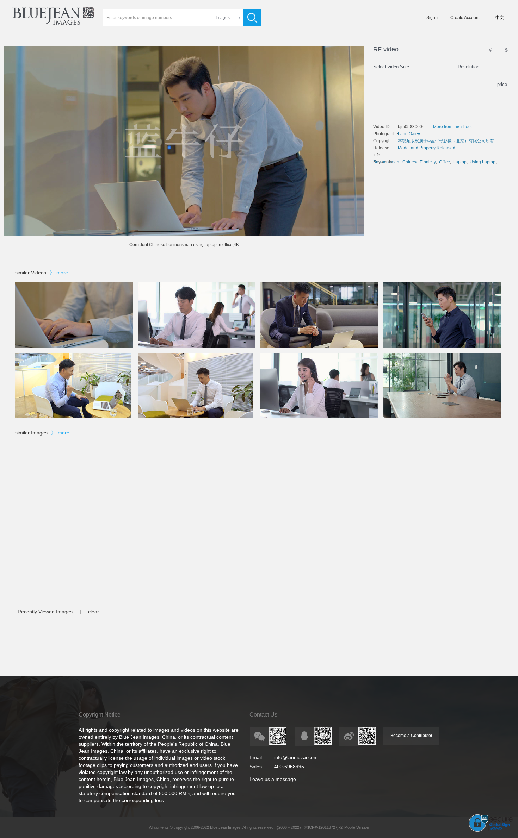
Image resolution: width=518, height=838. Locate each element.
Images (223, 17)
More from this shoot (452, 126)
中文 (499, 17)
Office (444, 162)
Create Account (465, 17)
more (62, 272)
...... (505, 162)
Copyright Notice (100, 715)
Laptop (460, 162)
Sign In (433, 17)
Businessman (386, 162)
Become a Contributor (411, 735)
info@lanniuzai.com (296, 757)
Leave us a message (272, 779)
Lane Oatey (409, 133)
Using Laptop (482, 162)
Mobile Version (356, 827)
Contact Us (263, 715)
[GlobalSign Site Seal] (491, 830)
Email (255, 757)
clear (93, 611)
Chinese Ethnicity (419, 162)
